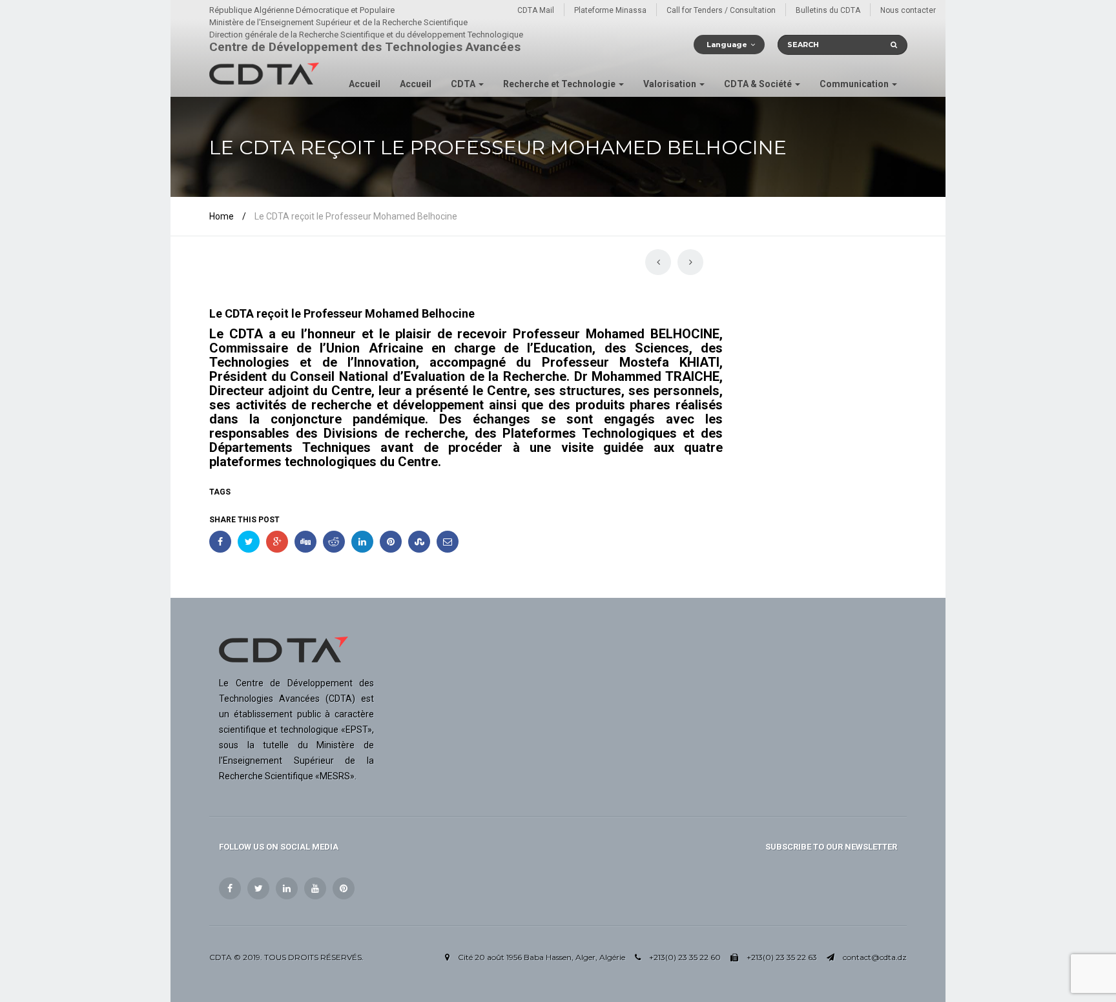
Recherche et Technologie (560, 84)
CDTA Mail (535, 10)
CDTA (464, 84)
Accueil (364, 84)
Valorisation (670, 84)
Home (221, 216)
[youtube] (315, 888)
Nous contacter (908, 10)
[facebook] (230, 888)
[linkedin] (287, 888)
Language (727, 44)
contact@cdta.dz (875, 957)
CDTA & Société (759, 84)
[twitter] (258, 888)
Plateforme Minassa (610, 10)
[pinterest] (344, 888)
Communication (855, 84)
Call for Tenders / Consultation (721, 10)
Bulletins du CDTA (828, 10)
